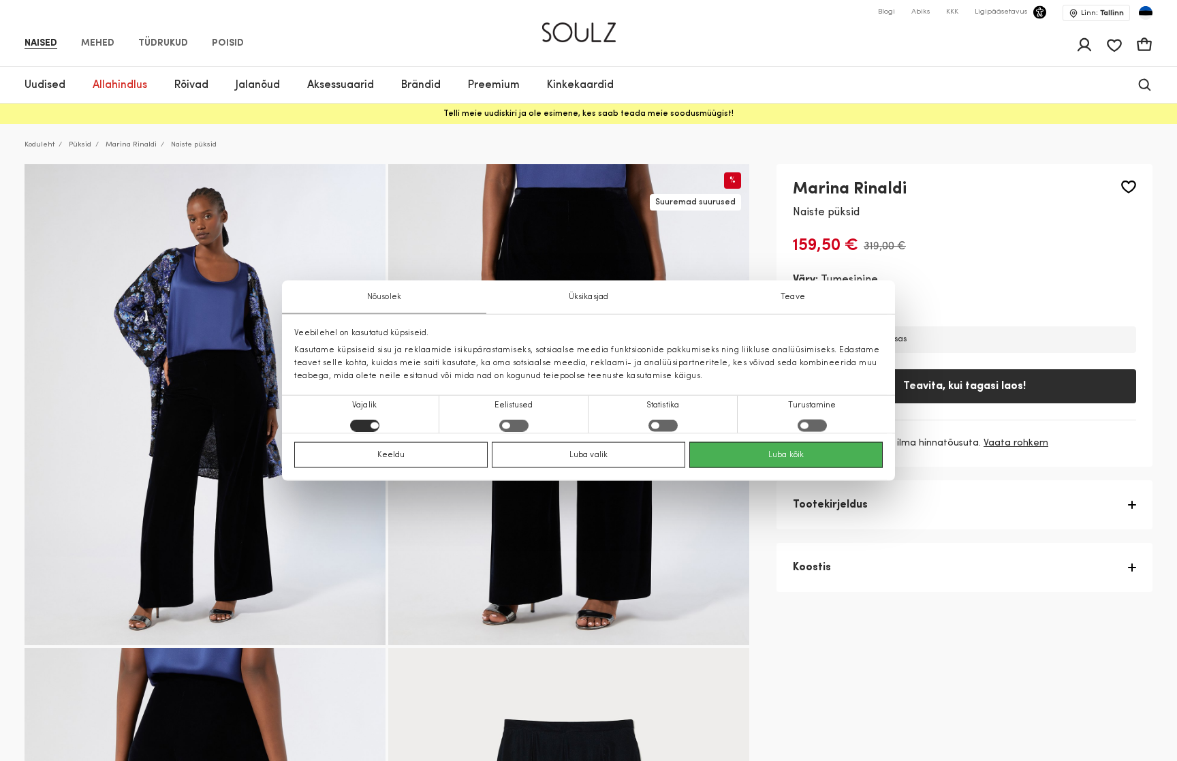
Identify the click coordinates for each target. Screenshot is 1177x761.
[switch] (514, 426)
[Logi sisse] (1084, 45)
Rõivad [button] (191, 85)
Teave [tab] (793, 296)
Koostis (812, 567)
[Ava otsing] (1144, 85)
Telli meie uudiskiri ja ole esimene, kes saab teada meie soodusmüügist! (588, 114)
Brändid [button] (421, 85)
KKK (952, 12)
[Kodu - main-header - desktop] (588, 26)
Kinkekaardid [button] (580, 85)
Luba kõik (786, 455)
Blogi (886, 12)
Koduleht (39, 145)
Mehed (97, 43)
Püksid (80, 145)
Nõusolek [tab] (384, 296)
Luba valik (588, 455)
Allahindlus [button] (120, 85)
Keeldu (391, 455)
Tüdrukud (163, 43)
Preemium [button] (494, 85)
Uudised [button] (45, 85)
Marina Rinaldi (131, 145)
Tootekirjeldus (830, 504)
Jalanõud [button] (258, 85)
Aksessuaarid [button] (340, 85)
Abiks (920, 12)
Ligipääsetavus (1001, 12)
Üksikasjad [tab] (588, 296)
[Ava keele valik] (1145, 13)
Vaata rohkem (1016, 443)
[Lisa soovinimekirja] (1128, 187)
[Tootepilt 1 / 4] (205, 405)
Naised (41, 43)
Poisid (228, 43)
